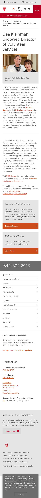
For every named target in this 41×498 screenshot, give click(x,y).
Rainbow (13, 9)
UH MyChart (19, 9)
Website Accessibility (11, 393)
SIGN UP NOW (10, 431)
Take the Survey (11, 226)
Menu (37, 11)
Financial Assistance (10, 385)
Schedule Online (29, 2)
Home (3, 21)
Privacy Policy (22, 479)
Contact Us (7, 383)
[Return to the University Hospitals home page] (4, 9)
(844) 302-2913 (16, 265)
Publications (15, 21)
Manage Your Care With (17, 350)
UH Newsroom (8, 388)
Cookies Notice (10, 481)
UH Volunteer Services (24, 110)
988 (4, 400)
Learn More (9, 251)
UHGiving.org (11, 176)
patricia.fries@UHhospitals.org (15, 194)
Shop (25, 9)
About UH (6, 390)
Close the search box (32, 9)
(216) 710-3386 (8, 378)
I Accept (20, 494)
